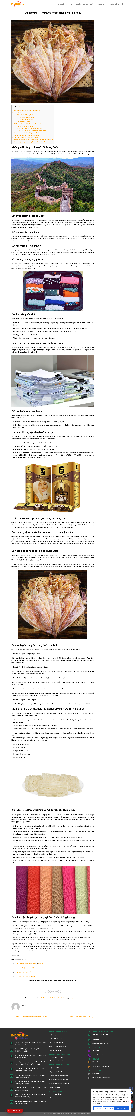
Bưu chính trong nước (73, 4)
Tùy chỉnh (98, 1108)
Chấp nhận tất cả (122, 1108)
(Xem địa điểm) (23, 1051)
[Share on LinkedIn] (59, 991)
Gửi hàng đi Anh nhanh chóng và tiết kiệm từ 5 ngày (31, 1017)
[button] (20, 107)
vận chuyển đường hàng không (26, 976)
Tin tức (111, 4)
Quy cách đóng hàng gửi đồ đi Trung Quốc (25, 135)
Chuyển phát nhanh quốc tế (45, 998)
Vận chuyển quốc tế (58, 998)
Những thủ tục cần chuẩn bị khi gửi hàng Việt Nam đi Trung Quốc (32, 139)
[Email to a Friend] (52, 991)
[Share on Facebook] (46, 991)
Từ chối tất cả (108, 1108)
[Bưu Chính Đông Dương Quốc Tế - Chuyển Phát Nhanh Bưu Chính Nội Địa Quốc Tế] (17, 4)
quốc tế (40, 964)
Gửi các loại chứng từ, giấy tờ (25, 119)
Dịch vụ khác (102, 4)
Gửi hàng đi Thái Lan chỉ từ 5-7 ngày (79, 1017)
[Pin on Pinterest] (56, 991)
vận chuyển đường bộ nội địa (26, 968)
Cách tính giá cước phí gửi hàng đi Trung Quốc (27, 124)
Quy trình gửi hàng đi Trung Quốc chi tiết (25, 137)
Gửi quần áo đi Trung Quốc (24, 115)
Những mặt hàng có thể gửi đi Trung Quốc (26, 110)
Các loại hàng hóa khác (23, 122)
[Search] (123, 4)
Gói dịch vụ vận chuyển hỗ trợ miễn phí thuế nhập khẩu (29, 133)
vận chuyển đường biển (24, 972)
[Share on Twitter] (49, 991)
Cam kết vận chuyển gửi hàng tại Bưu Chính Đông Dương (30, 142)
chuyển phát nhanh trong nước (26, 964)
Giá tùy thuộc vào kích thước (25, 126)
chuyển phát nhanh (75, 998)
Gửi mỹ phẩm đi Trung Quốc (24, 117)
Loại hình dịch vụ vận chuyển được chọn (28, 128)
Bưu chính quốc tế (89, 4)
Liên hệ (117, 4)
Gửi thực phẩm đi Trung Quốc (22, 113)
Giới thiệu (61, 4)
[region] (111, 1100)
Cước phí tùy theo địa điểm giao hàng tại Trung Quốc (32, 131)
